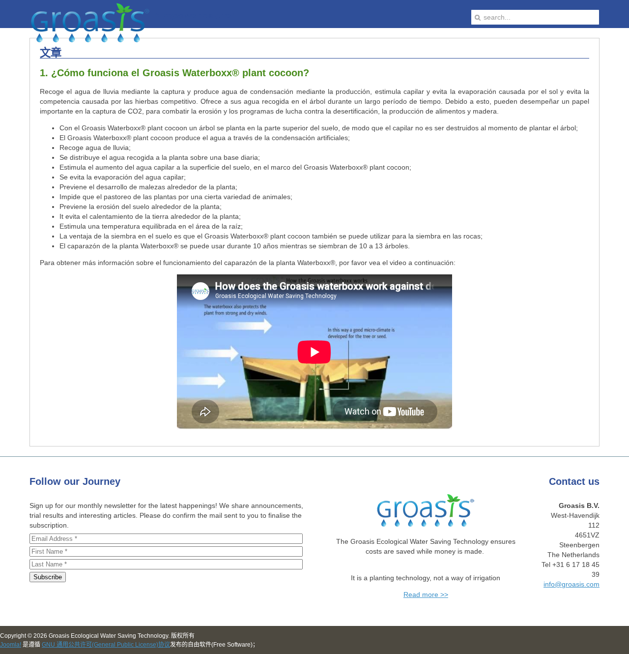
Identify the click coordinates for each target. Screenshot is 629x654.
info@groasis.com (571, 584)
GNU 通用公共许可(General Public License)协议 (106, 644)
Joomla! (10, 644)
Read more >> (425, 594)
